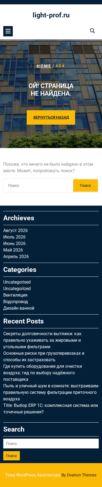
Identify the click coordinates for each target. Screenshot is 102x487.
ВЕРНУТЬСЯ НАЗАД (51, 117)
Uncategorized (17, 288)
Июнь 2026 (14, 243)
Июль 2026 (14, 237)
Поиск (85, 185)
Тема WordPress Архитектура (51, 475)
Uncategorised (17, 282)
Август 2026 (15, 230)
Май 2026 (13, 250)
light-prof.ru (51, 15)
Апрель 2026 (16, 256)
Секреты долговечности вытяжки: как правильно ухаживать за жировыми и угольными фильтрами (42, 340)
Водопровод (15, 301)
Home (44, 66)
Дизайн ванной (18, 308)
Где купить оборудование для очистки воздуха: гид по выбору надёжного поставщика (42, 373)
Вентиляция (15, 295)
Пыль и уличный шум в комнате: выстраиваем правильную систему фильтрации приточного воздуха (50, 392)
